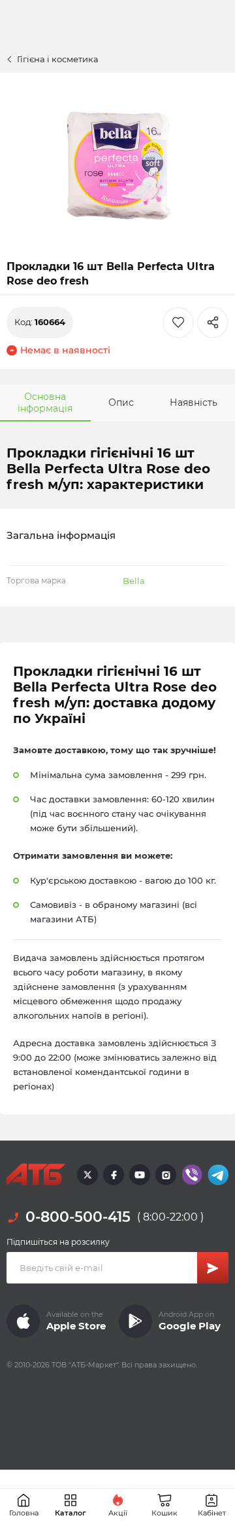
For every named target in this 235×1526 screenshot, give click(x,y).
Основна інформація (45, 402)
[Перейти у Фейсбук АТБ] (113, 1174)
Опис (121, 402)
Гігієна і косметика (58, 59)
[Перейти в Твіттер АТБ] (87, 1174)
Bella (134, 581)
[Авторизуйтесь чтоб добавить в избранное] (178, 322)
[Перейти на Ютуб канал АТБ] (139, 1174)
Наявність (193, 402)
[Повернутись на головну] (36, 1175)
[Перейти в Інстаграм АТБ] (165, 1174)
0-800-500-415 (78, 1217)
